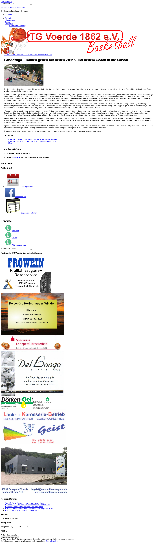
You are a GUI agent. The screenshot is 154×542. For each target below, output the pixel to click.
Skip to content (6, 2)
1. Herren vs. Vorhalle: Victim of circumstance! (22, 510)
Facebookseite (20, 197)
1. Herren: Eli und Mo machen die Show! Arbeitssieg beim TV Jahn (29, 509)
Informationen (10, 20)
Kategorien (5, 527)
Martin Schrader (20, 55)
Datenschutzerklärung (17, 26)
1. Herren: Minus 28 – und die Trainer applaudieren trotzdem (27, 505)
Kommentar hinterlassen (43, 55)
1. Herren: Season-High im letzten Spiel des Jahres (24, 507)
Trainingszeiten (27, 187)
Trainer (14, 238)
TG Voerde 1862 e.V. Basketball (13, 7)
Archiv (3, 535)
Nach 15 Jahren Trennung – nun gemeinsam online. (24, 503)
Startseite (8, 18)
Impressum (9, 24)
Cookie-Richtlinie (51, 541)
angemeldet (16, 157)
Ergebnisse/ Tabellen (29, 213)
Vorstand (15, 231)
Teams (7, 22)
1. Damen (30, 55)
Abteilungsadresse (19, 245)
